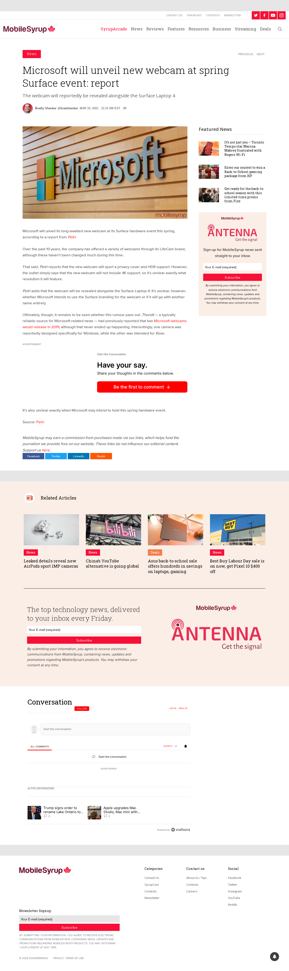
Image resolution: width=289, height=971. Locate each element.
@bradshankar (68, 108)
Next (261, 54)
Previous (245, 54)
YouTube (234, 898)
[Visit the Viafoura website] (180, 830)
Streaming (245, 29)
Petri (40, 421)
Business (222, 29)
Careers (191, 891)
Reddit (101, 456)
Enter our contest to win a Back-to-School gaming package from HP (244, 171)
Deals (265, 29)
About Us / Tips (196, 878)
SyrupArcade (114, 29)
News (136, 29)
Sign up (183, 708)
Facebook (33, 456)
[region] (109, 765)
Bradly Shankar (45, 108)
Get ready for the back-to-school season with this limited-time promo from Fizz (244, 194)
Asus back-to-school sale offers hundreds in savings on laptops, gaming (175, 566)
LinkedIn (78, 456)
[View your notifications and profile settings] (185, 746)
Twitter (56, 456)
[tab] (40, 746)
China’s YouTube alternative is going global (112, 563)
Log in (172, 708)
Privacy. (59, 958)
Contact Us (174, 15)
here (46, 450)
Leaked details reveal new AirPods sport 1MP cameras (51, 563)
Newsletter (232, 15)
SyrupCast (194, 15)
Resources (199, 29)
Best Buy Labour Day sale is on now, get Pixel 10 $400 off (237, 566)
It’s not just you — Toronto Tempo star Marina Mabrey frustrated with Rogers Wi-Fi (244, 148)
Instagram (235, 891)
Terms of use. (74, 958)
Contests (213, 15)
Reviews (155, 29)
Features (176, 29)
